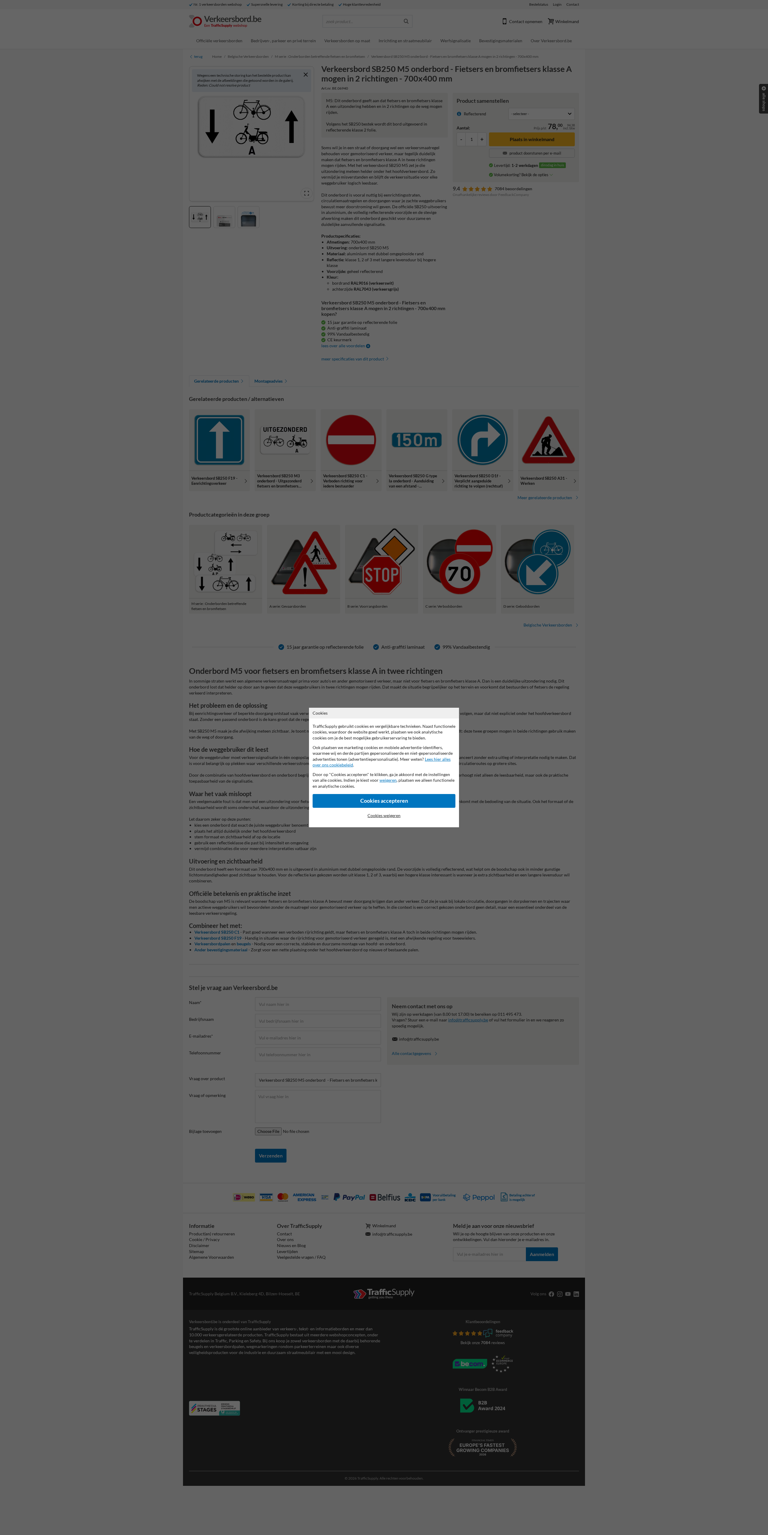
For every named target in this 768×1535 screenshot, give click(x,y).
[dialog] (384, 767)
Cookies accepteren (384, 801)
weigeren (388, 780)
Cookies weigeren (384, 815)
